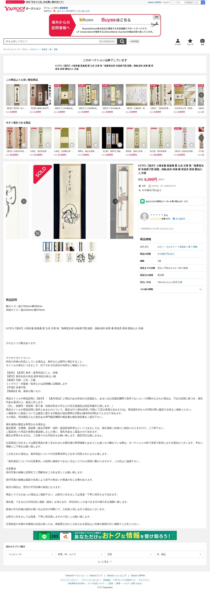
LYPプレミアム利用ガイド (125, 580)
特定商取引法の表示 (76, 583)
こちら (170, 229)
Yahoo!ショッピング (117, 575)
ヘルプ (166, 2)
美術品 (44, 49)
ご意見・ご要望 (113, 583)
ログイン (48, 11)
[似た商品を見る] (38, 233)
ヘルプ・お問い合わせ (132, 583)
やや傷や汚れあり (166, 254)
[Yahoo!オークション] (23, 7)
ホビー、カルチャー (31, 49)
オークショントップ (12, 49)
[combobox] (51, 41)
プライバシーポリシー (69, 580)
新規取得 (64, 8)
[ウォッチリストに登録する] (23, 102)
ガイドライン (144, 580)
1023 (168, 219)
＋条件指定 (134, 41)
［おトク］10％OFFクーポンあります (73, 11)
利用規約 (107, 580)
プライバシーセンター (91, 580)
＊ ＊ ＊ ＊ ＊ (156, 215)
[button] (171, 289)
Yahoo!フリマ (96, 575)
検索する (122, 41)
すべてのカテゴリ (107, 41)
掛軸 (56, 49)
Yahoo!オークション (75, 575)
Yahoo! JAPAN (154, 2)
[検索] (203, 2)
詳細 (186, 201)
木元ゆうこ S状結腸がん (193, 2)
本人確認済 (180, 219)
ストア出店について (96, 583)
